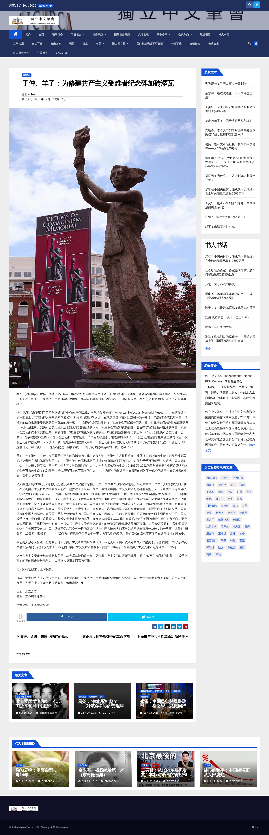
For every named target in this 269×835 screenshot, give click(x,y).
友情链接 (195, 43)
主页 (41, 34)
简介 (28, 34)
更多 (208, 348)
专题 (99, 43)
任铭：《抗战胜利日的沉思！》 (226, 217)
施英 (209, 512)
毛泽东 (225, 526)
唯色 (209, 498)
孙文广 (219, 498)
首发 (85, 43)
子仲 (47, 99)
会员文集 (213, 43)
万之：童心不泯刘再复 (220, 284)
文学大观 (18, 43)
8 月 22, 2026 (215, 781)
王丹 (247, 526)
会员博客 (42, 52)
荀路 (232, 540)
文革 (244, 505)
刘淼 (220, 491)
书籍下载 (176, 43)
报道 (167, 691)
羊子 (63, 99)
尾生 (230, 498)
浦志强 (236, 526)
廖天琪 (225, 505)
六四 (242, 484)
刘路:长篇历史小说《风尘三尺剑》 (227, 317)
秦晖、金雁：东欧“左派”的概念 (44, 636)
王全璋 (210, 533)
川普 (239, 498)
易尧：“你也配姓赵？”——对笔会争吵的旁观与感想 (101, 706)
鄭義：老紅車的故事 (218, 327)
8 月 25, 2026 (27, 781)
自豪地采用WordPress (21, 827)
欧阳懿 (236, 519)
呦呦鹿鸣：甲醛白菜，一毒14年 (226, 83)
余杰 (232, 484)
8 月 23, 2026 (152, 781)
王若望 (55, 99)
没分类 (19, 765)
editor (32, 94)
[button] (249, 43)
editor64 (108, 713)
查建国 (243, 512)
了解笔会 (77, 34)
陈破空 (231, 547)
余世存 (222, 484)
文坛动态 (143, 34)
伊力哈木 (238, 477)
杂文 (101, 697)
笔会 (242, 533)
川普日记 (211, 505)
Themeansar (62, 827)
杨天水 (219, 512)
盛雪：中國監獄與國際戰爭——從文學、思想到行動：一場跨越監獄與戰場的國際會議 (163, 708)
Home (255, 827)
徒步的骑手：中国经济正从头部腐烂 (229, 120)
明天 (71, 43)
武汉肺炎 (211, 526)
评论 (29, 697)
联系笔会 (57, 34)
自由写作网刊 (21, 52)
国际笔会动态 (122, 34)
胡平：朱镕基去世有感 (220, 226)
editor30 (47, 781)
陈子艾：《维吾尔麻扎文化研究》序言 (230, 307)
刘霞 (239, 491)
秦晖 (232, 533)
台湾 (248, 491)
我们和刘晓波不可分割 (150, 43)
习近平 (225, 477)
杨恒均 (231, 512)
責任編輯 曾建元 (48, 713)
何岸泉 (210, 484)
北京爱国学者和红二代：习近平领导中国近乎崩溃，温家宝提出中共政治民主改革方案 (39, 708)
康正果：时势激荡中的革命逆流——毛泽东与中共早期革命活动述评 (133, 636)
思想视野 (205, 34)
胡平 (223, 540)
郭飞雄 (210, 547)
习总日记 (211, 477)
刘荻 (230, 491)
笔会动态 (98, 34)
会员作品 (184, 34)
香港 (242, 547)
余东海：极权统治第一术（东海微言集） (101, 772)
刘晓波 (210, 491)
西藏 (242, 540)
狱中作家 (162, 34)
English (62, 52)
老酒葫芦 (211, 540)
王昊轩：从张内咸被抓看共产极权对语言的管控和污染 (164, 774)
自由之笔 (56, 43)
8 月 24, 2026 (89, 781)
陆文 (220, 547)
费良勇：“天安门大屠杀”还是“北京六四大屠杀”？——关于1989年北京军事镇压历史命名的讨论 (230, 162)
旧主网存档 (119, 43)
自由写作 (37, 43)
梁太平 (210, 519)
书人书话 (224, 34)
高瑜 (218, 554)
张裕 (235, 505)
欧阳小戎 (223, 519)
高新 (209, 554)
